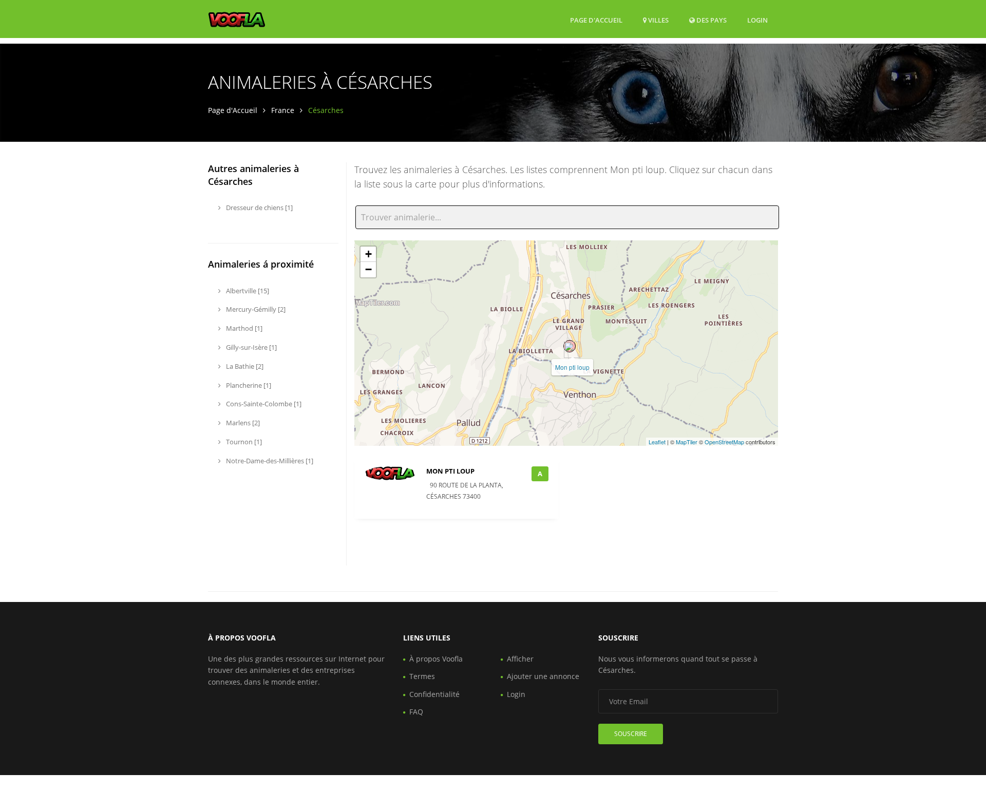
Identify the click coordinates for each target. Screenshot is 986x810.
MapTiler (686, 442)
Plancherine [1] (247, 385)
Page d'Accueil (596, 20)
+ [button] (368, 254)
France (282, 110)
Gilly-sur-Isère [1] (250, 347)
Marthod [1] (243, 328)
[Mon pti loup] (569, 346)
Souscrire (630, 733)
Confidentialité (434, 694)
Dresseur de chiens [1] (258, 207)
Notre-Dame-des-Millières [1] (268, 460)
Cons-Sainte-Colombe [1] (262, 403)
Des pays (711, 20)
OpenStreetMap (724, 442)
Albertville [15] (246, 290)
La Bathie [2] (243, 366)
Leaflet (657, 442)
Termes (422, 676)
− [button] (368, 269)
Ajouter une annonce (543, 676)
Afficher (520, 659)
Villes (658, 20)
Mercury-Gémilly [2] (255, 309)
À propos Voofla (436, 659)
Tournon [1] (243, 441)
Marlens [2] (242, 422)
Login (757, 20)
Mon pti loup (572, 367)
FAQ (416, 712)
